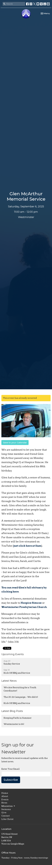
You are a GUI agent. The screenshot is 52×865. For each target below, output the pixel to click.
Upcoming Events (12, 654)
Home (4, 793)
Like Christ (7, 819)
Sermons (6, 809)
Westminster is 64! (14, 724)
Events (4, 799)
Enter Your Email (10, 769)
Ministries (7, 806)
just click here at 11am (27, 545)
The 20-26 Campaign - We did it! (21, 697)
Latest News (9, 680)
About (4, 796)
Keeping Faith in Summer (17, 718)
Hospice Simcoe (31, 602)
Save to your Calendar (15, 442)
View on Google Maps (12, 844)
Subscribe (11, 779)
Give (3, 812)
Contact (5, 816)
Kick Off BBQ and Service (17, 703)
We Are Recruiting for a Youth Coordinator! (20, 689)
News (4, 802)
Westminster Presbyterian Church (24, 607)
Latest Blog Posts (12, 711)
